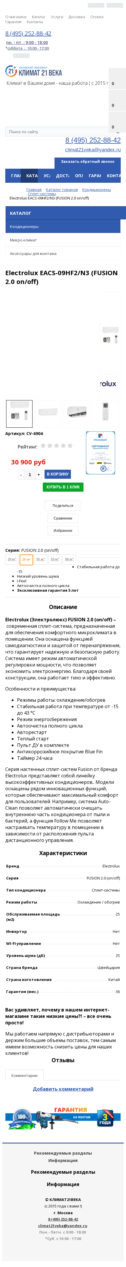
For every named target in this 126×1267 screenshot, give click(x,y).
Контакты (35, 21)
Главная (21, 175)
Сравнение (63, 518)
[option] (110, 345)
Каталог (39, 16)
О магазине (16, 16)
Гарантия (13, 21)
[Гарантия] (63, 1127)
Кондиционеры (24, 226)
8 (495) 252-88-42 (93, 140)
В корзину (58, 474)
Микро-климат (23, 240)
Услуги (57, 16)
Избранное (63, 531)
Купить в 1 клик (63, 487)
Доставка (77, 16)
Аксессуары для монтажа (33, 253)
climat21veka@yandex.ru (93, 150)
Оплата (96, 16)
